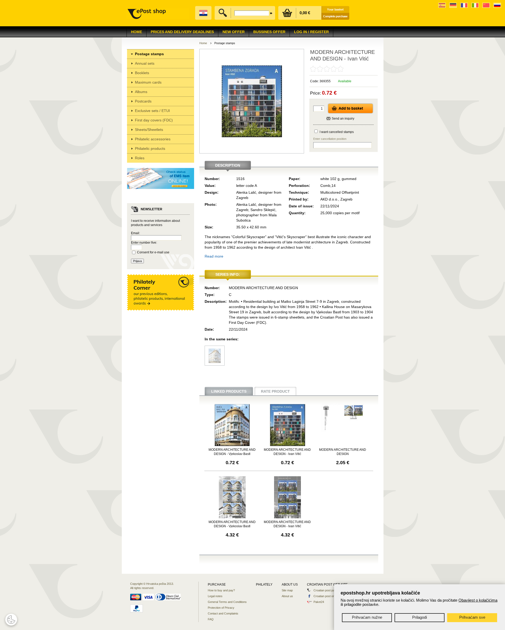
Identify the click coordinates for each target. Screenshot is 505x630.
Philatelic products (150, 148)
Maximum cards (148, 82)
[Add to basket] (350, 113)
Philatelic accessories (152, 139)
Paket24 (319, 601)
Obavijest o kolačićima (477, 600)
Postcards (143, 101)
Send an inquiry (343, 118)
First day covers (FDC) (154, 120)
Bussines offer (269, 32)
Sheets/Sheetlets (149, 129)
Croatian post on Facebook (331, 596)
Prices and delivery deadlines (182, 32)
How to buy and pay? (221, 590)
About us (287, 596)
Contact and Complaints (223, 613)
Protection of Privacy (221, 607)
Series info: (227, 274)
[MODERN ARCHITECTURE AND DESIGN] (343, 431)
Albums (141, 92)
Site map (287, 590)
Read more (214, 256)
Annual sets (144, 63)
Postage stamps (149, 54)
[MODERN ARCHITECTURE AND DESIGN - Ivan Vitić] (287, 445)
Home (136, 32)
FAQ (211, 619)
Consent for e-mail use (153, 252)
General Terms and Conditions (227, 601)
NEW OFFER (234, 32)
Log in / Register (311, 32)
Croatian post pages (326, 590)
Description (227, 165)
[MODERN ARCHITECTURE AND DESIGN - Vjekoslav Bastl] (215, 362)
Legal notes (215, 596)
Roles (139, 158)
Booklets (142, 73)
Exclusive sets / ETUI (152, 111)
